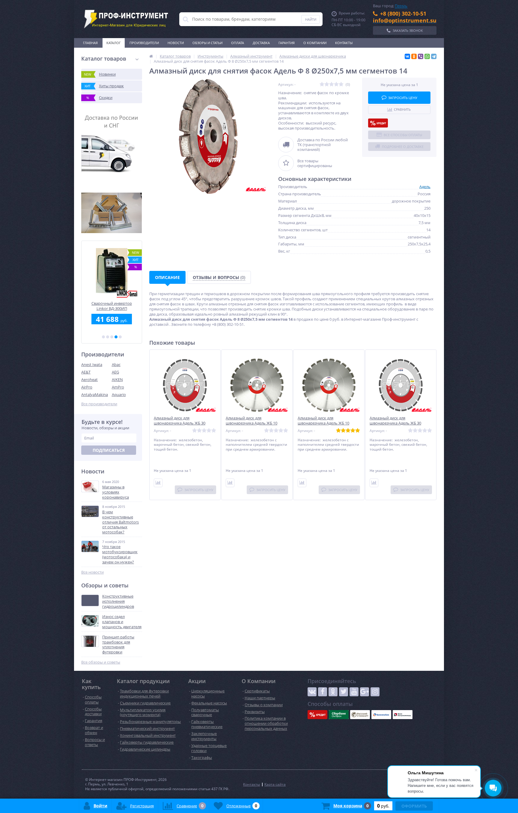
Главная (90, 42)
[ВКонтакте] (407, 56)
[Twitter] (343, 691)
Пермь (401, 5)
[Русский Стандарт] (360, 714)
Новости (176, 42)
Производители (144, 42)
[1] (103, 336)
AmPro (118, 387)
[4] (116, 336)
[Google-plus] (364, 691)
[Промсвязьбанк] (381, 714)
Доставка (261, 42)
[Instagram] (375, 691)
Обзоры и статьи (207, 42)
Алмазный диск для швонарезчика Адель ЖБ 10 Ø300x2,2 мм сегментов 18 (323, 423)
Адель (424, 186)
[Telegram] (433, 56)
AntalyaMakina (94, 394)
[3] (111, 336)
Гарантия (286, 42)
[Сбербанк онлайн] (339, 714)
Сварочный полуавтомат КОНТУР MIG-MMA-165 (111, 306)
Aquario (119, 394)
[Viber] (420, 56)
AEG (115, 372)
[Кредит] (378, 123)
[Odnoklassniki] (333, 691)
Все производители (99, 403)
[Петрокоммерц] (402, 714)
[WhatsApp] (427, 56)
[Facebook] (322, 691)
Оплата (237, 42)
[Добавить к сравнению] (158, 482)
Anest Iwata (91, 364)
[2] (107, 336)
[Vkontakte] (312, 691)
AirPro (86, 387)
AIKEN (117, 379)
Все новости (92, 572)
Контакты (344, 42)
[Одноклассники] (414, 56)
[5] (120, 336)
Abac (116, 364)
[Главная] (151, 56)
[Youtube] (354, 691)
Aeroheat (89, 379)
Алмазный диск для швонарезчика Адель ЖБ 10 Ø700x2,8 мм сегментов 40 (251, 423)
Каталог (113, 42)
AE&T (86, 372)
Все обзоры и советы (100, 662)
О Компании (314, 42)
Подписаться (109, 450)
